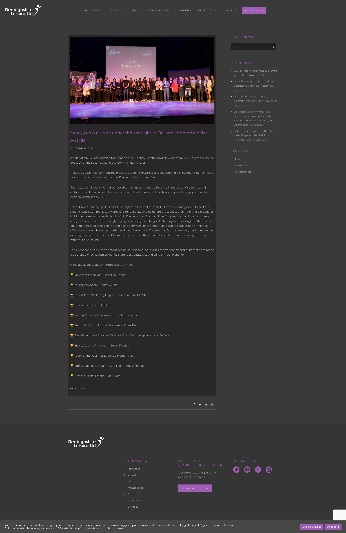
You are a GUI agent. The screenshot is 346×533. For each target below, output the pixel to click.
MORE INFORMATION (195, 488)
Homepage (92, 10)
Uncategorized (243, 171)
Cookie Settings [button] (311, 526)
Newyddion (241, 165)
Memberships (158, 10)
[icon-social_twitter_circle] (237, 469)
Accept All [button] (333, 526)
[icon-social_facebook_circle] (259, 469)
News (135, 10)
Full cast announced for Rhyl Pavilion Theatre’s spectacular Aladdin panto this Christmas (254, 135)
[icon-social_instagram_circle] (269, 469)
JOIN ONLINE (254, 10)
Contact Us (207, 10)
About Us (116, 10)
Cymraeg (231, 10)
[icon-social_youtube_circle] (248, 469)
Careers (184, 10)
